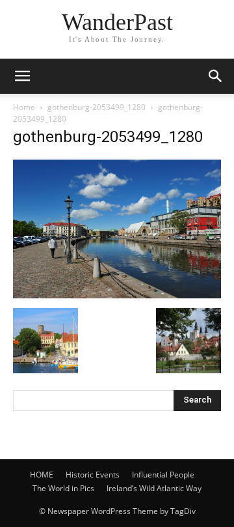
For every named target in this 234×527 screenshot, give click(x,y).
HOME (41, 474)
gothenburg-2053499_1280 (96, 107)
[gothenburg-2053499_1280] (117, 294)
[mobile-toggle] (22, 76)
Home (24, 107)
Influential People (163, 474)
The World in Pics (63, 488)
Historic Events (93, 474)
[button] (216, 76)
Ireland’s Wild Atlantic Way (154, 488)
